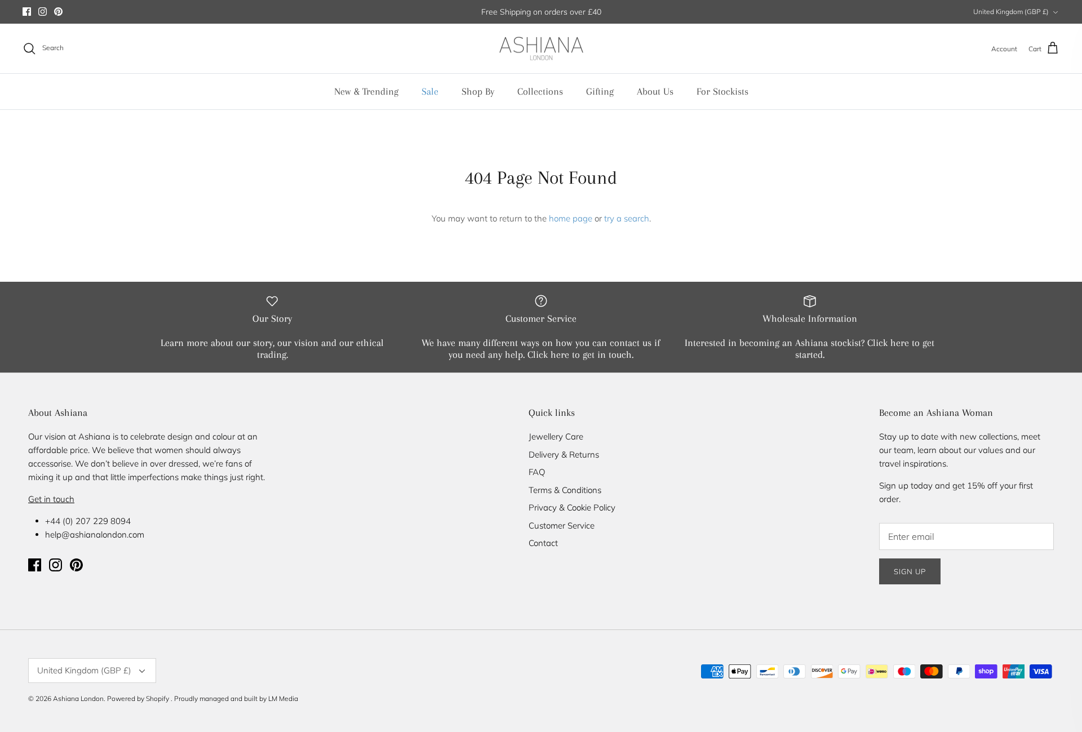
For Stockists (722, 91)
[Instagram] (42, 11)
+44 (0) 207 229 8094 (88, 521)
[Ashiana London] (541, 49)
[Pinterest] (58, 11)
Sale (430, 91)
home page (570, 218)
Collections (540, 91)
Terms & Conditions (565, 490)
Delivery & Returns (564, 454)
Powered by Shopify (138, 698)
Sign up (910, 571)
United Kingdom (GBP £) (1011, 11)
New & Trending (366, 91)
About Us (655, 91)
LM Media (283, 698)
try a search (626, 218)
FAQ (537, 472)
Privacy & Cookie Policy (572, 507)
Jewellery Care (556, 436)
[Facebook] (27, 11)
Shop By (478, 91)
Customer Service (562, 525)
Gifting (600, 91)
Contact (543, 543)
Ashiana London (78, 698)
